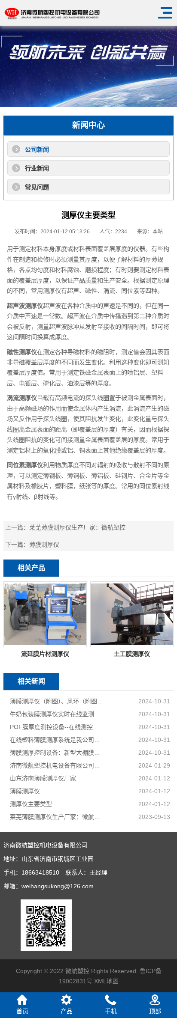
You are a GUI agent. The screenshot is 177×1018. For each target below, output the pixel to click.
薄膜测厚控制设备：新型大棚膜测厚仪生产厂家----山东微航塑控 (58, 752)
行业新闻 (37, 168)
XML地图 (106, 981)
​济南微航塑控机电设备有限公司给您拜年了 (58, 765)
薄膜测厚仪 (44, 544)
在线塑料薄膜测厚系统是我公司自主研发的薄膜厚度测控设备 (58, 739)
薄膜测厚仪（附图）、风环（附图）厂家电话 (58, 701)
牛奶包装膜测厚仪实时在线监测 (52, 714)
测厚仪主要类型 (31, 804)
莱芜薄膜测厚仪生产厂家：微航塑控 (77, 527)
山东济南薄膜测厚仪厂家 (43, 778)
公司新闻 (37, 149)
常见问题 (37, 187)
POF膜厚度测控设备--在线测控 (51, 726)
